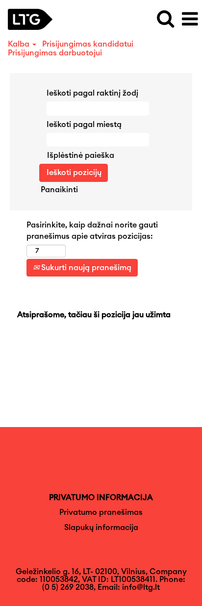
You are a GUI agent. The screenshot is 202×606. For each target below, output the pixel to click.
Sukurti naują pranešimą (85, 268)
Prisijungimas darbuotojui (55, 53)
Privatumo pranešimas (101, 512)
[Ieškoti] (165, 19)
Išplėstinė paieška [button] (80, 155)
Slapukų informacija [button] (101, 527)
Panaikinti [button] (59, 190)
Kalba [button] (19, 44)
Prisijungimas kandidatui (87, 44)
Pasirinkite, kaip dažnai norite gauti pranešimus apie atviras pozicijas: (92, 230)
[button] (189, 19)
